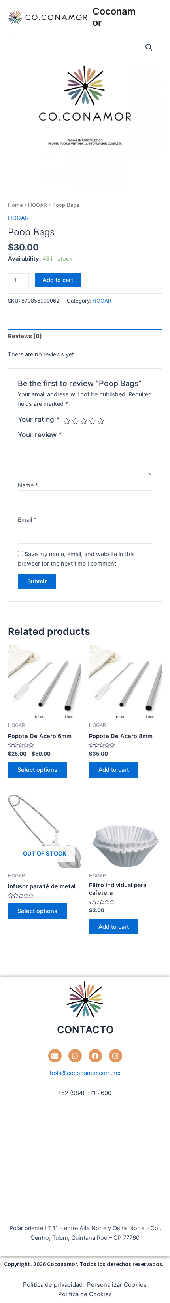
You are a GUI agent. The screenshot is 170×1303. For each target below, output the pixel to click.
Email (27, 519)
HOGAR (37, 205)
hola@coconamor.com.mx (85, 1073)
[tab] (85, 336)
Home (15, 205)
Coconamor (114, 17)
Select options (37, 769)
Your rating (39, 419)
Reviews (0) (25, 336)
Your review (40, 434)
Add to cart (58, 280)
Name (28, 485)
